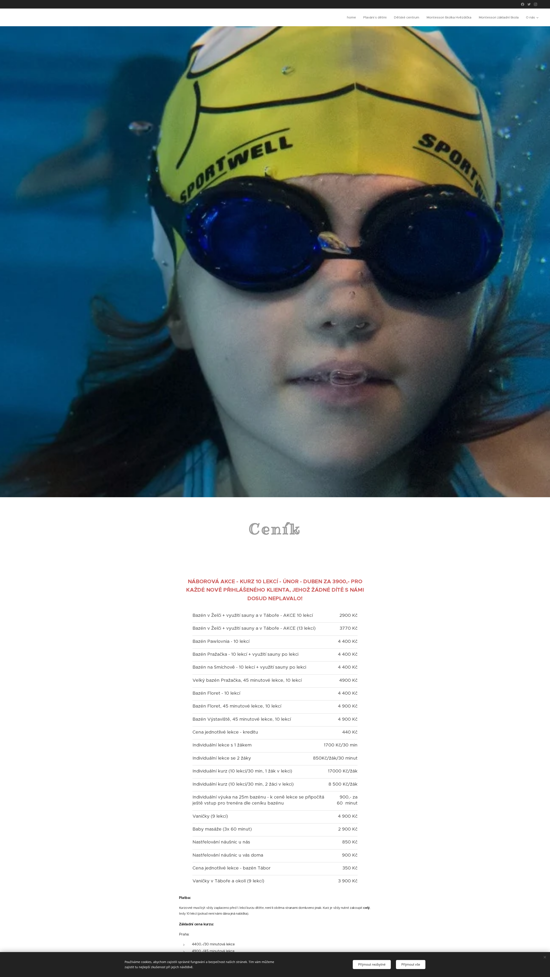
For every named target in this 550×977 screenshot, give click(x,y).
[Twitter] (529, 4)
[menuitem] (351, 17)
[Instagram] (535, 4)
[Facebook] (522, 4)
